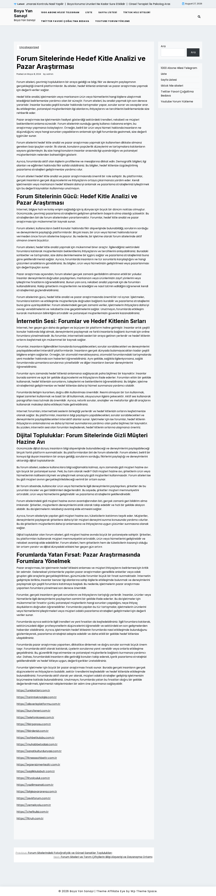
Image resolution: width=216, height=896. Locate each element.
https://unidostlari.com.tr (33, 690)
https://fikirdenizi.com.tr (33, 731)
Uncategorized (29, 47)
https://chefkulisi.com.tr (33, 812)
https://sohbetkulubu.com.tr (36, 738)
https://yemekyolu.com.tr (34, 805)
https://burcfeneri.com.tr (33, 711)
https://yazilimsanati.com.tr (35, 785)
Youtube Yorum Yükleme (112, 21)
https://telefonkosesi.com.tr (35, 717)
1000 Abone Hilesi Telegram (60, 12)
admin (49, 74)
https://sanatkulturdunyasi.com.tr (39, 751)
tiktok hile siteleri (136, 12)
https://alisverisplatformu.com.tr (38, 704)
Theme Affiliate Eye (110, 891)
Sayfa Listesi (107, 12)
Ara (163, 46)
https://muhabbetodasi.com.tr (37, 744)
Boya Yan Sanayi (23, 13)
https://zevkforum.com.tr (34, 798)
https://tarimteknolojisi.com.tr (37, 697)
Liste (88, 12)
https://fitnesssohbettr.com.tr (37, 758)
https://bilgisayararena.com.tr (37, 791)
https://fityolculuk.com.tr (33, 778)
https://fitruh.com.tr (30, 818)
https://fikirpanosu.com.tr (34, 724)
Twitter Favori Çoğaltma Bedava (65, 21)
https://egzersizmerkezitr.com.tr (38, 764)
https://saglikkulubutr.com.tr (36, 771)
